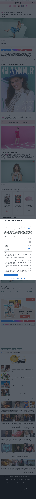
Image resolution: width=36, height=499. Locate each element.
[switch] (29, 238)
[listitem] (18, 236)
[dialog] (18, 249)
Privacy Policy (23, 278)
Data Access (18, 278)
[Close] (34, 221)
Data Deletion (13, 278)
